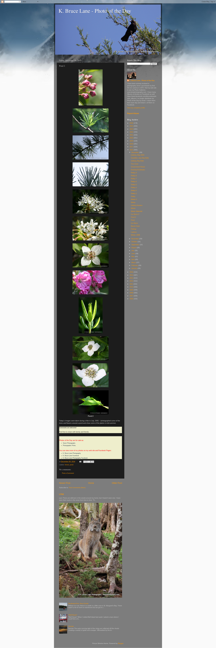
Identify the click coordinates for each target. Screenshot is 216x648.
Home (91, 483)
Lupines (134, 232)
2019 (132, 141)
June (133, 253)
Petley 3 (134, 190)
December (135, 152)
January (134, 268)
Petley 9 (134, 173)
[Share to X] (89, 462)
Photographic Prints (69, 445)
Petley (133, 196)
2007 (132, 296)
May (133, 256)
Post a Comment (68, 473)
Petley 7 (134, 178)
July (133, 250)
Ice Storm (134, 223)
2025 (132, 123)
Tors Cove (134, 164)
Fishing (133, 229)
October (134, 241)
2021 (132, 135)
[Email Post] (80, 461)
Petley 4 (134, 187)
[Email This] (84, 462)
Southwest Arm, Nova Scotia (78, 603)
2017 (132, 147)
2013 (132, 278)
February (134, 265)
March (133, 262)
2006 (132, 299)
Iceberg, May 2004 (137, 155)
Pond (133, 220)
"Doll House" (72, 615)
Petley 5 (134, 184)
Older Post (117, 483)
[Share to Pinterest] (93, 462)
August (134, 247)
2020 (132, 138)
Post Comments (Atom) (77, 487)
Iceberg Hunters (136, 205)
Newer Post (64, 483)
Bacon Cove (135, 226)
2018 (132, 144)
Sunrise (71, 626)
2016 (132, 150)
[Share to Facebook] (91, 462)
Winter (133, 202)
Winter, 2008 (135, 235)
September (135, 245)
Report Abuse (133, 113)
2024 (132, 126)
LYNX (61, 494)
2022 (132, 132)
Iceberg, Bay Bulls (137, 161)
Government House (138, 167)
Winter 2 (134, 199)
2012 (132, 281)
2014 (132, 275)
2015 (132, 272)
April (133, 259)
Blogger (120, 643)
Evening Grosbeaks (138, 170)
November (135, 239)
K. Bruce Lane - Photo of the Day (94, 10)
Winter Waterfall (136, 211)
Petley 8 (134, 176)
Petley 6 (134, 181)
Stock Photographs (69, 443)
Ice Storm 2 (135, 214)
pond (71, 465)
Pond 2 (133, 217)
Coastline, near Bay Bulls (140, 158)
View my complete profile (136, 108)
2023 (132, 129)
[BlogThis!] (86, 462)
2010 (132, 287)
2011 (131, 284)
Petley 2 (134, 193)
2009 (132, 290)
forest (67, 465)
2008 (132, 293)
